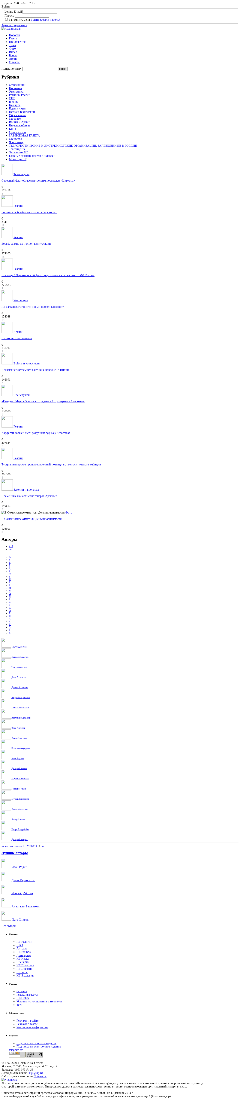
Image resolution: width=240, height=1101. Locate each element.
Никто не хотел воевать (17, 338)
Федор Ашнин (18, 819)
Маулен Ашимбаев (20, 778)
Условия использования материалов (39, 1001)
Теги (19, 1004)
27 (28, 846)
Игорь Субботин (22, 893)
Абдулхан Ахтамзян (20, 717)
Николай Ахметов (19, 657)
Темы (12, 45)
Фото (12, 48)
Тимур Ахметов (19, 647)
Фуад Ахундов (18, 728)
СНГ (12, 98)
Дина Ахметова (18, 677)
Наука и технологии (22, 111)
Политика (15, 88)
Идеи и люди (17, 108)
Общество (15, 138)
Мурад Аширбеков (20, 799)
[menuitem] (123, 35)
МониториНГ (17, 159)
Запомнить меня (19, 19)
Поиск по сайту (12, 68)
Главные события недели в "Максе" (32, 155)
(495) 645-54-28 (23, 1069)
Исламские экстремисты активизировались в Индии (35, 369)
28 (30, 846)
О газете (14, 62)
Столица (22, 972)
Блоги (13, 55)
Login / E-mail (13, 11)
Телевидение (17, 149)
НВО (19, 945)
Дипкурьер (23, 955)
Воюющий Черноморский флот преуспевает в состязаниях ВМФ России (48, 275)
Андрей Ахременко (20, 697)
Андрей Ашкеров (19, 809)
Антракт (21, 948)
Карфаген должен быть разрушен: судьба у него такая (36, 432)
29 (33, 846)
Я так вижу (16, 142)
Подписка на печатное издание (36, 1043)
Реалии (18, 205)
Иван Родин (19, 867)
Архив (13, 58)
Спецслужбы (22, 395)
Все (42, 846)
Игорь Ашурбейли (20, 829)
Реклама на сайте (27, 1020)
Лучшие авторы (15, 853)
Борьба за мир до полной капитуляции (26, 243)
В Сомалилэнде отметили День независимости (32, 518)
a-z (10, 549)
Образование (17, 115)
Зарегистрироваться (14, 25)
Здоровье (15, 118)
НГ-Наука (22, 958)
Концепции (21, 300)
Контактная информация (32, 1027)
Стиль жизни (17, 132)
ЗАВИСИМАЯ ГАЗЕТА (24, 135)
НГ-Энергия (24, 968)
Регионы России (19, 95)
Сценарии (22, 962)
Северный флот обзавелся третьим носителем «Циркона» (38, 180)
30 (36, 846)
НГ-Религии (24, 941)
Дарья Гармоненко (23, 880)
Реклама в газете (27, 1024)
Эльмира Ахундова (20, 748)
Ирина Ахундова (19, 738)
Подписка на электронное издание (38, 1046)
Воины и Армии (19, 122)
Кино (12, 128)
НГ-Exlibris (23, 951)
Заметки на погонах (26, 489)
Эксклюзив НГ (18, 152)
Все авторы (9, 926)
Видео (13, 52)
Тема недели (21, 174)
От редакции (17, 84)
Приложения (17, 41)
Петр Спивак (19, 919)
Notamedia (40, 1076)
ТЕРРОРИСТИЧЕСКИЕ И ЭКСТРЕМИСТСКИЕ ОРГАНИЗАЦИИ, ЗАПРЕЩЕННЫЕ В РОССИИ (73, 145)
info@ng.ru (36, 1073)
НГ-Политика (25, 965)
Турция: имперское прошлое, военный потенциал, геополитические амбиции (51, 464)
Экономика (16, 91)
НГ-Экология (25, 975)
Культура (14, 105)
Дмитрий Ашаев (19, 768)
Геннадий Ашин (18, 788)
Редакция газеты (27, 994)
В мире (13, 101)
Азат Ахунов (17, 758)
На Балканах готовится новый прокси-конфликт (33, 306)
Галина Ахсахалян (20, 707)
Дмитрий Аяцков (19, 839)
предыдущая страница (12, 846)
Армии (18, 331)
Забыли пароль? (50, 19)
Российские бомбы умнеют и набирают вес (29, 212)
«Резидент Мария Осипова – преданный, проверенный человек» (43, 401)
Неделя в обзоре (19, 125)
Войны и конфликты (27, 363)
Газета (13, 38)
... (25, 846)
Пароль (9, 15)
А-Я (11, 546)
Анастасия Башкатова (25, 906)
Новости (14, 35)
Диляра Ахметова (19, 687)
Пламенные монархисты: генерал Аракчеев (29, 496)
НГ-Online (22, 998)
